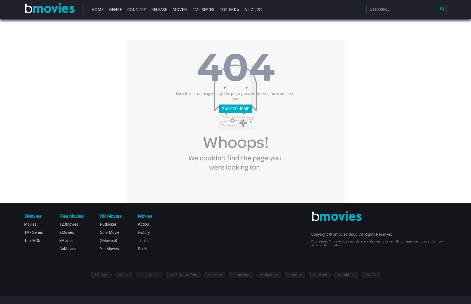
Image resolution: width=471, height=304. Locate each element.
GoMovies (67, 249)
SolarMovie (109, 232)
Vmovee (295, 275)
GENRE (115, 9)
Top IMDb (32, 240)
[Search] (442, 9)
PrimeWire (241, 275)
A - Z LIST (253, 9)
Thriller (144, 240)
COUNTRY (136, 9)
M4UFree (215, 275)
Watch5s (319, 275)
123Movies (68, 224)
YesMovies (109, 249)
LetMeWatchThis (183, 275)
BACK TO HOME (235, 109)
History (144, 232)
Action (143, 224)
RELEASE (159, 9)
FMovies (66, 240)
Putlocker (108, 224)
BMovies (49, 8)
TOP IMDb (229, 9)
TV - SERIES (203, 9)
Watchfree (346, 275)
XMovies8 (108, 240)
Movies (30, 224)
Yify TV (371, 275)
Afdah (124, 275)
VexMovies (269, 275)
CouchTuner (149, 275)
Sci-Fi (142, 249)
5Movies (101, 275)
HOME (98, 9)
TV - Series (33, 232)
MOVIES (180, 9)
